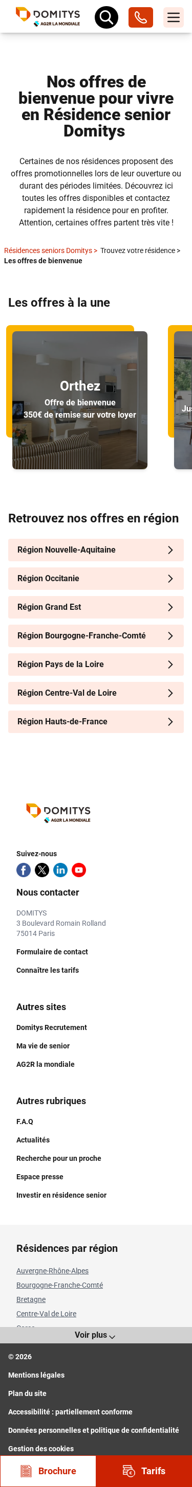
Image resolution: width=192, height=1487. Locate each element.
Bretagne (31, 1299)
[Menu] (173, 17)
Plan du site (27, 1393)
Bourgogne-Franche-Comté (59, 1285)
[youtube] (79, 870)
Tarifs (153, 1471)
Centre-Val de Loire (46, 1314)
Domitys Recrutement (51, 1027)
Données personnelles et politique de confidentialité (93, 1430)
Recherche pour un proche (58, 1158)
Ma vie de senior (43, 1046)
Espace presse (39, 1177)
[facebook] (23, 870)
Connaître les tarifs (47, 970)
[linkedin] (60, 870)
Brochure (57, 1471)
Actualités (33, 1140)
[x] (42, 870)
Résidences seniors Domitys (50, 250)
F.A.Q (24, 1121)
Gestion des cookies (41, 1449)
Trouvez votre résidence (140, 250)
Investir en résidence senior (61, 1195)
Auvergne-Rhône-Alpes (52, 1271)
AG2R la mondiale (45, 1064)
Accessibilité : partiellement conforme (70, 1412)
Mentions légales (36, 1375)
